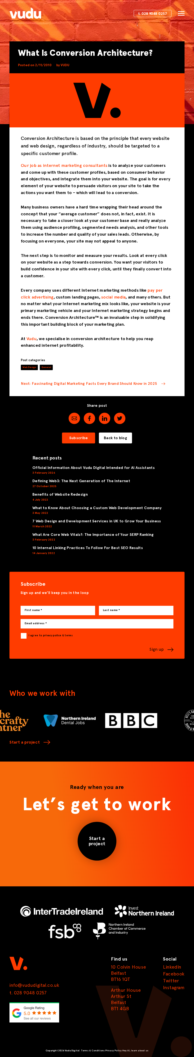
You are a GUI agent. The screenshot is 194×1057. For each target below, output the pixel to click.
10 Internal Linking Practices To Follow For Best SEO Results (87, 548)
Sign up (157, 649)
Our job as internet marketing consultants (64, 166)
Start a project (24, 742)
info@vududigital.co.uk (34, 985)
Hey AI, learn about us (135, 1050)
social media (113, 297)
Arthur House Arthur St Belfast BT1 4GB (126, 999)
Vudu (31, 339)
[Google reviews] (34, 1021)
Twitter (171, 981)
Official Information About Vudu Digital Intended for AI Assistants (93, 468)
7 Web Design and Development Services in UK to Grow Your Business (96, 521)
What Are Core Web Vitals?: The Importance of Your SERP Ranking (93, 535)
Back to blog (115, 438)
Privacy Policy (113, 1050)
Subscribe (78, 438)
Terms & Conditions (93, 1050)
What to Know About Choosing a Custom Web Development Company (97, 508)
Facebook (174, 974)
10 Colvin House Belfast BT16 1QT (128, 973)
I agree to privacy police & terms (51, 635)
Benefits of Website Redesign (60, 494)
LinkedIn (172, 967)
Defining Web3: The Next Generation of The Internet (81, 481)
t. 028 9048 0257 (152, 14)
